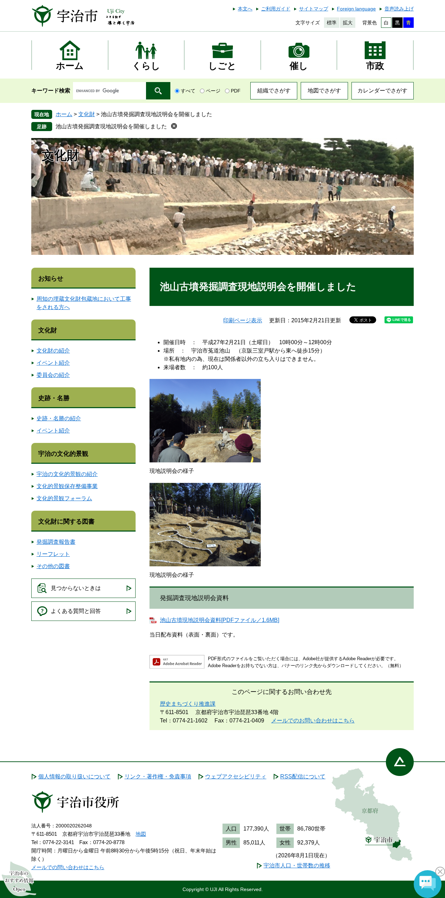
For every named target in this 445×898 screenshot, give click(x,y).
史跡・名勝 (54, 398)
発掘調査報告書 (56, 542)
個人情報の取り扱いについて (74, 776)
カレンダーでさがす (382, 91)
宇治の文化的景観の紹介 (67, 474)
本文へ (245, 8)
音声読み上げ (399, 8)
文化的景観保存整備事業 (67, 486)
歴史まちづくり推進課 (188, 704)
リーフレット (53, 554)
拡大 (348, 22)
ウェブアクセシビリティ (235, 776)
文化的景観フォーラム (64, 498)
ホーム (64, 114)
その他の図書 (53, 566)
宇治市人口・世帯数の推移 (297, 865)
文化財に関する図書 (66, 521)
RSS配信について (302, 776)
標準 (332, 22)
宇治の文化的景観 (63, 453)
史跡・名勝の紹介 (59, 418)
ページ (213, 91)
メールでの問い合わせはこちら (67, 867)
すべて (188, 91)
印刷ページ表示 (242, 320)
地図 (141, 834)
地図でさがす (324, 91)
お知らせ (50, 278)
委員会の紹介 (53, 375)
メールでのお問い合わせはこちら (313, 720)
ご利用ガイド (275, 8)
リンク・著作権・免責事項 (157, 776)
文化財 (86, 114)
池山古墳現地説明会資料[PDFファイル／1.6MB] (219, 620)
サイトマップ (313, 8)
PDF (236, 91)
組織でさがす (274, 91)
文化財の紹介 (53, 351)
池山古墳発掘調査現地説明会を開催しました (111, 126)
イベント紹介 (53, 363)
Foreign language (356, 8)
